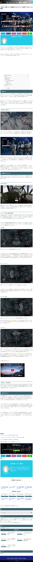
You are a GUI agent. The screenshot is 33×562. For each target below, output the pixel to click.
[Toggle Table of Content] (27, 75)
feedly (17, 450)
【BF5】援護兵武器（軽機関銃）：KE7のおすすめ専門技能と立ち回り (28, 488)
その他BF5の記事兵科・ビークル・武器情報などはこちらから (10, 441)
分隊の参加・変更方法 (8, 77)
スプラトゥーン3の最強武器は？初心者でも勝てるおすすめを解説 (20, 499)
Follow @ (16, 447)
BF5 (1, 458)
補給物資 (7, 81)
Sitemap (12, 558)
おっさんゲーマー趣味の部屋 (16, 2)
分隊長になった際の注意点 (9, 84)
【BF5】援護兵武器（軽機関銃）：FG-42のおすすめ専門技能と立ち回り (20, 488)
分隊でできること (6, 85)
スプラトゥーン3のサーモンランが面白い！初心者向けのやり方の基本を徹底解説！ (28, 499)
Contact (20, 558)
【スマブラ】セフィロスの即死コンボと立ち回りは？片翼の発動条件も (11, 546)
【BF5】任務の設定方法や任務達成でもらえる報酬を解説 (9, 439)
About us (24, 558)
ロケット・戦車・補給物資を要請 (9, 80)
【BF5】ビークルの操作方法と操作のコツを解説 (12, 487)
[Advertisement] (16, 64)
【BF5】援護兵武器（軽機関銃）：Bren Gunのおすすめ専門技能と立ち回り (4, 488)
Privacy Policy (16, 558)
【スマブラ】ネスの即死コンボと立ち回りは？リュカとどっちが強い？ (4, 499)
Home (8, 558)
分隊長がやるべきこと (7, 78)
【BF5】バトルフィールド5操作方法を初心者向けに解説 (9, 435)
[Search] (31, 513)
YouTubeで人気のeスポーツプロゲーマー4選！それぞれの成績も (12, 499)
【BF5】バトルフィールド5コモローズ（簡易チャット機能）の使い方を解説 (12, 437)
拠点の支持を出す (8, 79)
